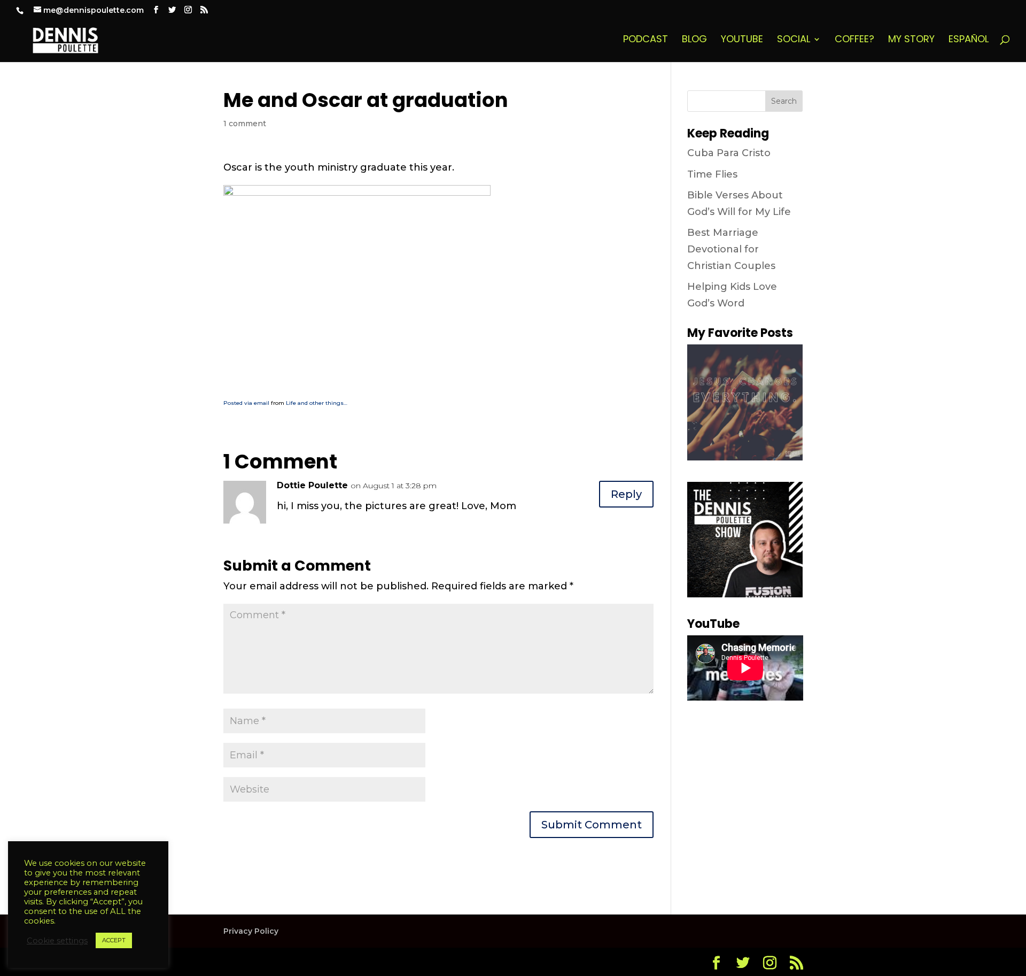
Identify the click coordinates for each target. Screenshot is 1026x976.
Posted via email (246, 402)
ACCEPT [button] (114, 940)
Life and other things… (316, 402)
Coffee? (854, 40)
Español (969, 40)
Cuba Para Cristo (729, 153)
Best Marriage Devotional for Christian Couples (731, 249)
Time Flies (712, 174)
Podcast (645, 40)
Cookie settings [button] (57, 941)
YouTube (742, 40)
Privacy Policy (250, 931)
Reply (626, 494)
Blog (694, 40)
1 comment (244, 123)
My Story (911, 40)
